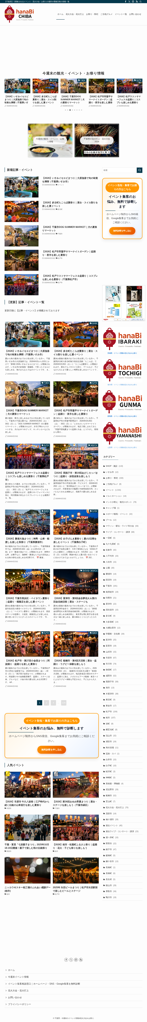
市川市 (111, 664)
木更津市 (112, 694)
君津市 (111, 604)
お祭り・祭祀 (114, 478)
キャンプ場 (112, 508)
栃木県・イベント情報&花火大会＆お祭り (122, 385)
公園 (110, 568)
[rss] (137, 1)
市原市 (111, 658)
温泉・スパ (112, 753)
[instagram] (133, 1)
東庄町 (110, 699)
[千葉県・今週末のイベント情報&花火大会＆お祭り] (19, 14)
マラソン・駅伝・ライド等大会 (122, 526)
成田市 (111, 676)
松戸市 (111, 711)
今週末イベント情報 (18, 977)
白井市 (111, 759)
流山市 (111, 735)
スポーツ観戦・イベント (119, 514)
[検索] (140, 1)
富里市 (111, 646)
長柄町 (110, 873)
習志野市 (112, 789)
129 (63, 703)
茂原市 (111, 813)
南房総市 (112, 592)
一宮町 (110, 538)
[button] (65, 110)
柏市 (110, 717)
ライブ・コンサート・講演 (120, 532)
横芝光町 (111, 729)
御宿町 (111, 669)
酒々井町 (112, 837)
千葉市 (111, 586)
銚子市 (111, 849)
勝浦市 (111, 574)
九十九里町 (112, 544)
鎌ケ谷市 (112, 861)
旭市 (110, 687)
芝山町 (110, 801)
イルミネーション (116, 496)
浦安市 (111, 741)
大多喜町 (112, 622)
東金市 (111, 705)
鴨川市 (111, 897)
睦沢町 (110, 771)
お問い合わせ (15, 997)
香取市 (111, 891)
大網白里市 (113, 628)
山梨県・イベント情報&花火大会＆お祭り (122, 447)
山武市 (111, 652)
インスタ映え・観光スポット (121, 502)
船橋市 (111, 795)
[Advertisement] (73, 46)
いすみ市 (112, 472)
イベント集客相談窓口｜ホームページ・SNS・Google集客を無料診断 (44, 984)
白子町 (111, 765)
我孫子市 (112, 681)
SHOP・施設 (114, 466)
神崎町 (110, 777)
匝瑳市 (111, 580)
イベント (113, 490)
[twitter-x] (129, 1)
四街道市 (112, 610)
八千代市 (112, 556)
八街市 (111, 562)
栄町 (109, 723)
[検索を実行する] (139, 170)
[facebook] (125, 1)
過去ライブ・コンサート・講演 (122, 831)
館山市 (111, 885)
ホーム (11, 970)
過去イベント (114, 825)
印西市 (111, 598)
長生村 (110, 879)
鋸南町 (110, 855)
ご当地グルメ (113, 484)
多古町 (110, 616)
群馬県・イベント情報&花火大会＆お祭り (122, 416)
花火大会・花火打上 (117, 807)
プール (111, 520)
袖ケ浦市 (112, 819)
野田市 (111, 843)
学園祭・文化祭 (115, 634)
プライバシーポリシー (19, 1004)
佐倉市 (111, 550)
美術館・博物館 (114, 783)
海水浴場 (112, 747)
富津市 (111, 640)
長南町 (110, 867)
